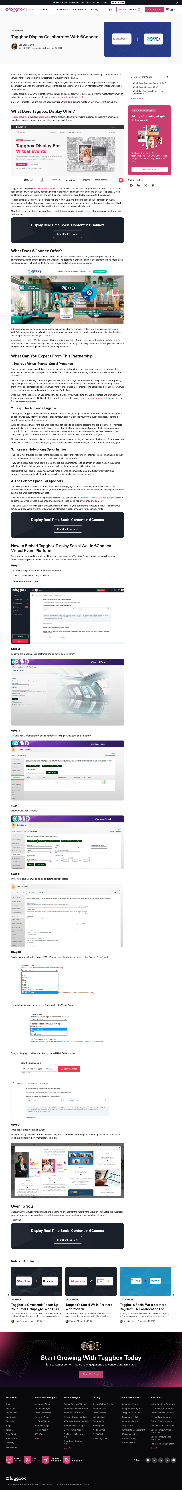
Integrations (11, 1438)
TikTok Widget (41, 1430)
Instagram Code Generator (163, 1404)
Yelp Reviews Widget (73, 1413)
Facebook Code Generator (163, 1413)
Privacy (65, 1484)
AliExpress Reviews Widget (76, 1421)
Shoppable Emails (130, 1421)
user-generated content (91, 398)
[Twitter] (154, 1460)
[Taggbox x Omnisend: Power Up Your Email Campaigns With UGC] (36, 1281)
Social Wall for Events (103, 1404)
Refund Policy (76, 1484)
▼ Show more (137, 98)
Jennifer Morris (26, 45)
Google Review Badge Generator (161, 1438)
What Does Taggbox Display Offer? (149, 83)
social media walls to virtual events (67, 97)
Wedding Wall (99, 1430)
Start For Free (154, 9)
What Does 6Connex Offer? (145, 87)
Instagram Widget (43, 1404)
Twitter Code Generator (162, 1421)
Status (86, 1484)
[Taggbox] (16, 1478)
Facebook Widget (43, 1413)
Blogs (8, 1425)
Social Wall (43, 117)
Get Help (10, 1421)
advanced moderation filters (49, 188)
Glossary (10, 1443)
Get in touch (11, 1408)
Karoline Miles (75, 1321)
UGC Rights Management (133, 1430)
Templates (11, 1430)
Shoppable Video (130, 1404)
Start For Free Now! (67, 234)
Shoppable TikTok (130, 1417)
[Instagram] (167, 1460)
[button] (173, 1295)
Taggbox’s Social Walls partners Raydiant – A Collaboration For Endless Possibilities (143, 1307)
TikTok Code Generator (161, 1417)
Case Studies (12, 1434)
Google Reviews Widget (75, 1404)
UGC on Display (129, 1438)
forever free (118, 2)
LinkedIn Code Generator (162, 1425)
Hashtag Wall (99, 1425)
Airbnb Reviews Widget (74, 1425)
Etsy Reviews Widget (73, 1430)
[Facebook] (148, 1460)
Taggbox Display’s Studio (91, 497)
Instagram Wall (99, 1408)
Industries (61, 9)
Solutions (43, 9)
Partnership (17, 30)
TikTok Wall (98, 1434)
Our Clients (11, 1417)
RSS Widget (40, 1434)
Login (109, 9)
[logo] (15, 9)
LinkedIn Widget (42, 1408)
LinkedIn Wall (99, 1417)
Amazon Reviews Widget (75, 1417)
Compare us (11, 1447)
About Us (10, 1404)
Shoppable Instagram (131, 1408)
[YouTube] (173, 1460)
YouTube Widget (42, 1421)
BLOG (31, 9)
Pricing (94, 9)
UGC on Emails (128, 1443)
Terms (58, 1484)
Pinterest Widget (42, 1425)
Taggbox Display (19, 117)
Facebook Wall (99, 1413)
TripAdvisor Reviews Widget (73, 1442)
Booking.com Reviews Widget (74, 1435)
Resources (78, 9)
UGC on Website (129, 1434)
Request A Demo (127, 9)
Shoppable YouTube (131, 1413)
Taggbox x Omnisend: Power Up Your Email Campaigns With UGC (35, 1307)
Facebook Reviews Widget (76, 1408)
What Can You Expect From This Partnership (148, 92)
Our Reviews (11, 1413)
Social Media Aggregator (162, 1444)
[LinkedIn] (160, 1460)
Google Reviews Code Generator (161, 1431)
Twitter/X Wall (99, 1421)
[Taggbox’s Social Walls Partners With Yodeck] (91, 1281)
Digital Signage (72, 1299)
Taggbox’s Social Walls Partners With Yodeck (88, 1307)
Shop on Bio (127, 1425)
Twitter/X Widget (42, 1417)
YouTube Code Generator (162, 1408)
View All (38, 1438)
